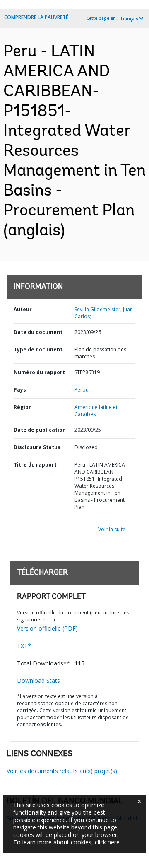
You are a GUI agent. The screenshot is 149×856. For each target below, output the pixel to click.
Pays (20, 389)
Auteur (23, 309)
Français (129, 19)
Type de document (38, 349)
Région (23, 407)
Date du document (38, 332)
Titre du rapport (35, 464)
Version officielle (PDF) (47, 628)
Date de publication (40, 429)
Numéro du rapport (39, 372)
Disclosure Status (37, 447)
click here (107, 842)
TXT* (24, 646)
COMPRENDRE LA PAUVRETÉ (36, 17)
